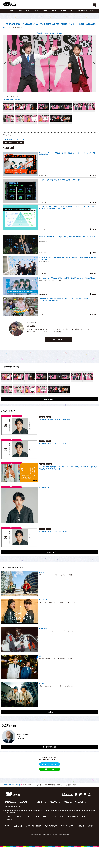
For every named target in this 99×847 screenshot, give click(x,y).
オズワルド (42, 683)
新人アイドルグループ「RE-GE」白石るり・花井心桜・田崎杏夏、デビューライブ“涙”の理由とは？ (67, 278)
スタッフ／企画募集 (51, 826)
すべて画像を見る (49, 399)
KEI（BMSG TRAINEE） (46, 488)
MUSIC (20, 11)
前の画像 (39, 33)
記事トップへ (49, 33)
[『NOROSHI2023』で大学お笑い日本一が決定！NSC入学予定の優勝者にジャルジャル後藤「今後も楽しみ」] (8, 106)
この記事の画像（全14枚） (11, 99)
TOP (5, 785)
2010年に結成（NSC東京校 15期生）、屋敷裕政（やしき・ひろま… (57, 602)
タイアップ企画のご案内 (33, 826)
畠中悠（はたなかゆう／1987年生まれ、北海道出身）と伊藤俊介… (56, 686)
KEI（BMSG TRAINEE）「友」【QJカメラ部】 (53, 443)
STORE (92, 11)
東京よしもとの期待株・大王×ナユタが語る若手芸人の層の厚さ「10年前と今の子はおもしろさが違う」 (67, 237)
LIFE (61, 816)
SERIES (54, 11)
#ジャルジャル (7, 135)
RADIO (45, 816)
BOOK (54, 816)
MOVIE (28, 11)
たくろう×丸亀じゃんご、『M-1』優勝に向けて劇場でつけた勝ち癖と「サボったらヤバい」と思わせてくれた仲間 (67, 258)
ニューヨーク (43, 600)
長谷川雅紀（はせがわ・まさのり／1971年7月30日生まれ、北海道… (57, 658)
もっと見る (49, 712)
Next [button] (94, 737)
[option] (49, 736)
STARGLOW (43, 628)
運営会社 (81, 826)
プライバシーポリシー (67, 826)
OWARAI (11, 11)
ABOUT (7, 826)
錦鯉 (40, 656)
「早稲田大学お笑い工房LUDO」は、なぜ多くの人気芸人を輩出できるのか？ (61, 180)
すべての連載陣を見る (49, 747)
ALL (71, 11)
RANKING (63, 11)
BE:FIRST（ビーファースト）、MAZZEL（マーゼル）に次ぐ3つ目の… (57, 631)
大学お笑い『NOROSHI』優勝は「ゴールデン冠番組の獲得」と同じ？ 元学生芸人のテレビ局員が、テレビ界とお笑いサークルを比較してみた (66, 207)
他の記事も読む (58, 339)
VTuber (37, 11)
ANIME (45, 11)
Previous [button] (3, 737)
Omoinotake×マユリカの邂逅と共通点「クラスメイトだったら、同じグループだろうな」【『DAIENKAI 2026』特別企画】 (64, 299)
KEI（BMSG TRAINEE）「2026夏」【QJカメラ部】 (55, 420)
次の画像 (60, 33)
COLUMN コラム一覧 (14, 785)
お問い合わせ (18, 826)
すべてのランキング (49, 552)
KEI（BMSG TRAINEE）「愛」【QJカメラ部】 (53, 531)
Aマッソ (41, 572)
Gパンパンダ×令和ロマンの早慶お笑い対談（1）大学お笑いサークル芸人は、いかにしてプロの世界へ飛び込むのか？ (67, 154)
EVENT (9, 820)
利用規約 (90, 826)
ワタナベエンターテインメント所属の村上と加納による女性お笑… (56, 575)
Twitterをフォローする (51, 764)
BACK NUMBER (82, 11)
